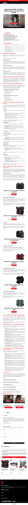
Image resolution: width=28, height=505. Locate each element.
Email (4, 433)
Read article (8, 407)
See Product (14, 194)
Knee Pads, (12, 7)
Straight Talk (16, 7)
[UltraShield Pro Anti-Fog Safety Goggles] (14, 464)
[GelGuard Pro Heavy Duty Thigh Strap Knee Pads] (5, 464)
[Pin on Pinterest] (9, 412)
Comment (5, 436)
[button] (26, 2)
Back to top (14, 478)
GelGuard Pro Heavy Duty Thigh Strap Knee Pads (4, 469)
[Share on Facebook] (7, 412)
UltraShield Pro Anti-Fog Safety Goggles (13, 469)
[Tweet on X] (6, 412)
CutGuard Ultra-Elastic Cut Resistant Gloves (23, 469)
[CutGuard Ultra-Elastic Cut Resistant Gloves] (23, 464)
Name (4, 429)
